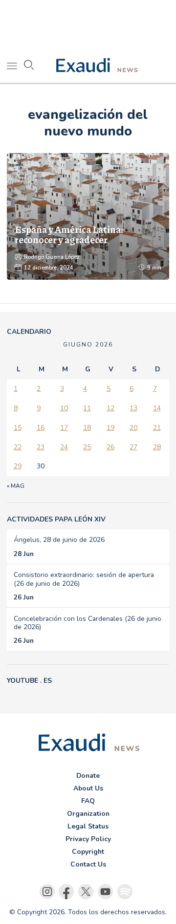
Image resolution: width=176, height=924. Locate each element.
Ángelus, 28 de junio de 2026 (59, 539)
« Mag (15, 486)
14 (157, 408)
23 (40, 447)
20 (133, 427)
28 (157, 447)
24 (64, 447)
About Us (88, 788)
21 (157, 427)
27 (133, 447)
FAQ (88, 801)
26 (110, 447)
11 (87, 408)
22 (18, 447)
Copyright (88, 851)
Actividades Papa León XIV (56, 519)
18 (87, 427)
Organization (88, 813)
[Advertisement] (88, 24)
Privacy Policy (88, 839)
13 (133, 408)
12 (110, 408)
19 (110, 427)
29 (18, 466)
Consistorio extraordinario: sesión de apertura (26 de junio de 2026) (84, 579)
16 (40, 427)
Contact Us (88, 864)
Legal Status (88, 826)
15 (18, 427)
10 (64, 408)
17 (64, 427)
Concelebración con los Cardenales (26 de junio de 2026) (87, 623)
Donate (88, 775)
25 (87, 447)
